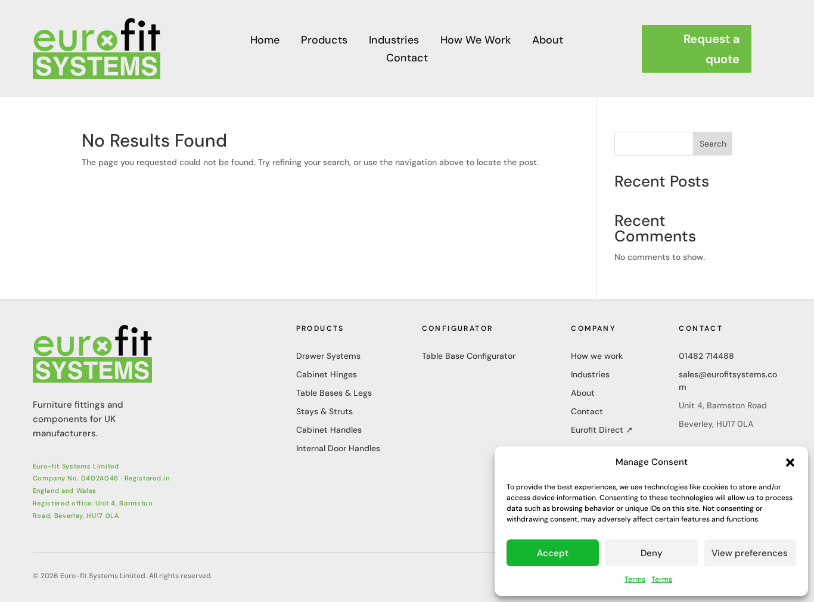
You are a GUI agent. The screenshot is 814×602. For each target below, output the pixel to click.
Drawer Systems (328, 355)
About (547, 41)
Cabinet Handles (329, 429)
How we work (597, 355)
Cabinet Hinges (326, 374)
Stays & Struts (324, 411)
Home (264, 41)
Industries (394, 41)
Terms (635, 579)
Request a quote (711, 49)
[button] (790, 462)
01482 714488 (706, 355)
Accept (552, 553)
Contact (407, 59)
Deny (652, 553)
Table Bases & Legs (334, 392)
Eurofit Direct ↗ (602, 429)
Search (713, 143)
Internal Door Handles (338, 448)
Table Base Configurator (468, 355)
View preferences (750, 553)
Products (324, 41)
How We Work (475, 41)
